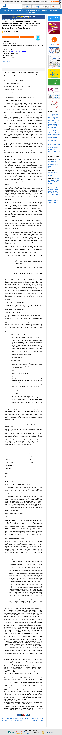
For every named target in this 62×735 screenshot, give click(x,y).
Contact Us (28, 12)
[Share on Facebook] (18, 715)
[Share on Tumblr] (29, 715)
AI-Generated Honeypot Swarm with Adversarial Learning (53, 173)
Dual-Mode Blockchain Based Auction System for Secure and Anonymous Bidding (54, 200)
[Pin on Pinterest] (24, 715)
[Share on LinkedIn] (27, 715)
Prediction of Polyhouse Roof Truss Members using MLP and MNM (54, 151)
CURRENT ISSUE (53, 36)
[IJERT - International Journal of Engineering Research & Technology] (5, 6)
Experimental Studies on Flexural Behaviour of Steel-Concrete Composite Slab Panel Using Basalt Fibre (12, 720)
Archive (38, 10)
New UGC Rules (53, 44)
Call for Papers (19, 10)
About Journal (10, 10)
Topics (25, 10)
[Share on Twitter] (20, 715)
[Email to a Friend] (22, 715)
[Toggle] (3, 66)
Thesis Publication (53, 10)
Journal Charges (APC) (55, 82)
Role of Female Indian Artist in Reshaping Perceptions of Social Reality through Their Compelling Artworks (54, 191)
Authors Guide (31, 10)
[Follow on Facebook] (60, 1)
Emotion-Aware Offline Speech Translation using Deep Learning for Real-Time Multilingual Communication (54, 163)
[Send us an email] (60, 3)
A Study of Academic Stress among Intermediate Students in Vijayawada (54, 146)
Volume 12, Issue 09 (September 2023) (9, 19)
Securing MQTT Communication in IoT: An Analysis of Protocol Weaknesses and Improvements (54, 181)
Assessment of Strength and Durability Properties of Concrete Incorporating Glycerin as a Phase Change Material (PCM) (54, 117)
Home (5, 10)
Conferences (44, 10)
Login (33, 12)
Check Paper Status (55, 18)
